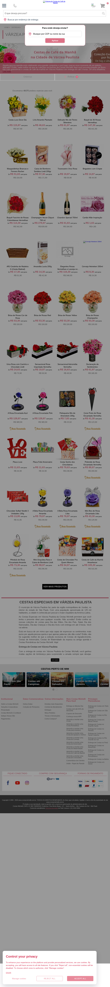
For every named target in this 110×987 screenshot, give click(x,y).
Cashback (93, 5)
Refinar (72, 77)
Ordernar (27, 77)
